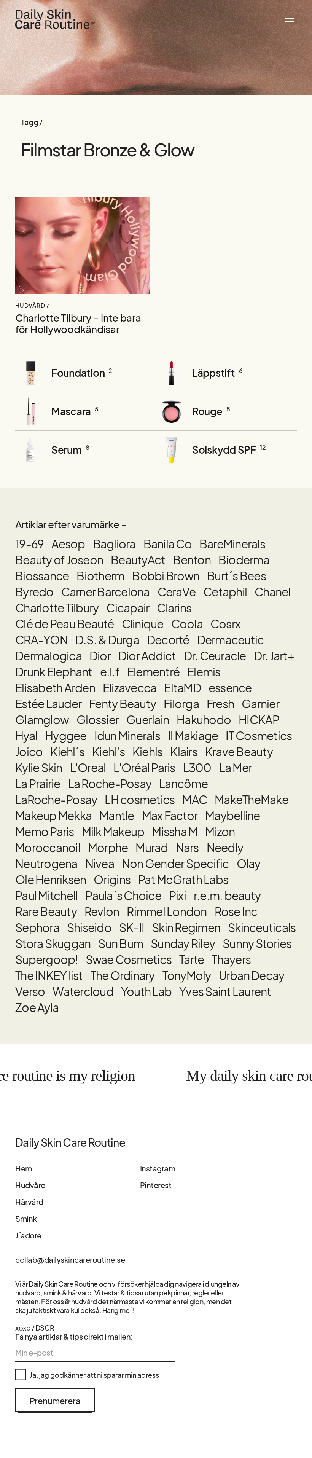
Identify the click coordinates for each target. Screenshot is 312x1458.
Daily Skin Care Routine (70, 1142)
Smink (26, 1218)
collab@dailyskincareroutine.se (70, 1259)
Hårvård (29, 1201)
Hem (23, 1168)
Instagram (157, 1168)
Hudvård (30, 1185)
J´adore (28, 1235)
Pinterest (156, 1185)
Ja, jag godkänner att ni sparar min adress (94, 1374)
